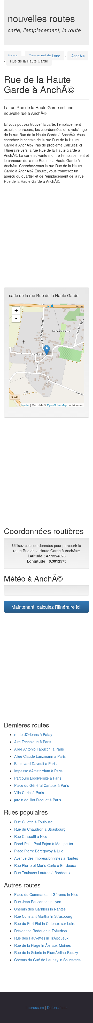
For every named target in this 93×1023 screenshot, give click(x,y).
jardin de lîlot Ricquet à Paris (37, 799)
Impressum (35, 1007)
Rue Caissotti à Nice (30, 836)
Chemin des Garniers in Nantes (40, 909)
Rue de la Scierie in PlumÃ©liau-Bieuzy (46, 952)
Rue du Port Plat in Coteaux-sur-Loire (44, 923)
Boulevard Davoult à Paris (35, 763)
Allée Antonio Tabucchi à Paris (39, 749)
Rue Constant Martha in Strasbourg (43, 916)
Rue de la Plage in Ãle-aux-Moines (42, 945)
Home (13, 55)
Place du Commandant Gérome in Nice (46, 894)
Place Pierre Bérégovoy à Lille (38, 850)
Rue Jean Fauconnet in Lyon (37, 901)
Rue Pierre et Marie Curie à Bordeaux (45, 865)
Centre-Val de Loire (44, 55)
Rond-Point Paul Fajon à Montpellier (43, 843)
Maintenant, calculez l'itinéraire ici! (46, 606)
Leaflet (25, 405)
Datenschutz (57, 1007)
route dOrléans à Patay (33, 734)
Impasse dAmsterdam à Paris (38, 770)
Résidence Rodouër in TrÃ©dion (40, 930)
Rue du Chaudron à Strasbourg (40, 829)
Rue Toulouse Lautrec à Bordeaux (42, 872)
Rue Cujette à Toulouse (33, 821)
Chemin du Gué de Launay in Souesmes (47, 959)
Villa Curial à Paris (29, 792)
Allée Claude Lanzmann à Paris (40, 756)
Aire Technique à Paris (32, 741)
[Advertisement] (46, 235)
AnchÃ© (77, 55)
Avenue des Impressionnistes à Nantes (46, 858)
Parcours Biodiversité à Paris (37, 778)
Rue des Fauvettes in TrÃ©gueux (41, 938)
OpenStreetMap (57, 405)
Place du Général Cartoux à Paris (41, 785)
